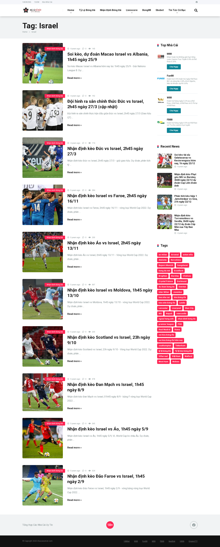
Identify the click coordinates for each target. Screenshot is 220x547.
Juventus (177, 292)
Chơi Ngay (174, 67)
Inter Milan (164, 292)
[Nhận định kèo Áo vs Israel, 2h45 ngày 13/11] (42, 252)
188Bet (127, 541)
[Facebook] (197, 2)
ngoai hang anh (166, 318)
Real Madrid (164, 329)
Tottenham (180, 345)
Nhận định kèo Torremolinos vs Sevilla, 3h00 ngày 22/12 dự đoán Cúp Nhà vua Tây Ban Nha (184, 222)
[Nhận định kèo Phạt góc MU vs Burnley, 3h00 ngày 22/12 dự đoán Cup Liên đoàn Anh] (164, 187)
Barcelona (176, 260)
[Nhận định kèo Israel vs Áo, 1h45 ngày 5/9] (42, 438)
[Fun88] (161, 81)
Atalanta (163, 260)
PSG (180, 324)
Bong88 (146, 10)
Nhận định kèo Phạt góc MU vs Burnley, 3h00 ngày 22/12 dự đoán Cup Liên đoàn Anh (185, 180)
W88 (169, 97)
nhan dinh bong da (186, 318)
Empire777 (193, 541)
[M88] (161, 59)
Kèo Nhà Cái (47, 2)
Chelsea (187, 276)
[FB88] (161, 125)
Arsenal (175, 254)
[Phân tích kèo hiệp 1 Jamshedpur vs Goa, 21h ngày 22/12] (164, 208)
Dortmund (181, 281)
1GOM (36, 2)
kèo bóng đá (180, 297)
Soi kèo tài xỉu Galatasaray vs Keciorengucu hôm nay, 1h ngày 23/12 (185, 159)
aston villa (188, 254)
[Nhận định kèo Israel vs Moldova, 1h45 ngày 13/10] (42, 299)
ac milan (163, 254)
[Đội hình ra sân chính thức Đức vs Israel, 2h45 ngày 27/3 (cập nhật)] (42, 110)
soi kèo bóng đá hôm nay (171, 340)
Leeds (182, 302)
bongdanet (182, 265)
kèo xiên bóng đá (167, 302)
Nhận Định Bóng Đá (110, 10)
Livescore (132, 10)
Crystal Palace (166, 281)
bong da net (164, 270)
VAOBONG (26, 2)
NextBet (172, 541)
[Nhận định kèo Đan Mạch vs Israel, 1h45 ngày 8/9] (42, 392)
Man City (189, 308)
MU (160, 313)
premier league (166, 324)
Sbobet (160, 10)
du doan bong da (167, 286)
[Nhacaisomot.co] (32, 9)
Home (70, 10)
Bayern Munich (166, 265)
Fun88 (170, 75)
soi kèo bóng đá (166, 335)
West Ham (163, 361)
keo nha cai (164, 297)
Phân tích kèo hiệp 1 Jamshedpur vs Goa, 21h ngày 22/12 (185, 199)
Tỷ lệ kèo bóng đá (183, 351)
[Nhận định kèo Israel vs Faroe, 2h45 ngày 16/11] (42, 205)
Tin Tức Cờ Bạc (177, 10)
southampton (165, 345)
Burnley (175, 276)
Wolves (175, 361)
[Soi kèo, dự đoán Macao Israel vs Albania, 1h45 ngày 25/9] (42, 63)
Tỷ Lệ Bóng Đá (87, 10)
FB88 (169, 119)
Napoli (169, 313)
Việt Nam (176, 356)
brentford (178, 270)
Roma (177, 329)
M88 (169, 53)
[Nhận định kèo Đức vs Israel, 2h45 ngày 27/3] (42, 157)
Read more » (74, 78)
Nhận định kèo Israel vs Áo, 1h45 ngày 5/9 (107, 429)
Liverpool (176, 308)
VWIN (182, 541)
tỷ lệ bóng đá (165, 351)
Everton (182, 286)
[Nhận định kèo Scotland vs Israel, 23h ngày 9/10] (42, 346)
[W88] (161, 103)
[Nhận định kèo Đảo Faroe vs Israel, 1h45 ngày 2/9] (42, 485)
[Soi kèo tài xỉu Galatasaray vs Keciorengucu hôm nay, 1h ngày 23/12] (164, 167)
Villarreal (163, 356)
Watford (188, 356)
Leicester (163, 308)
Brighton (163, 276)
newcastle (181, 313)
